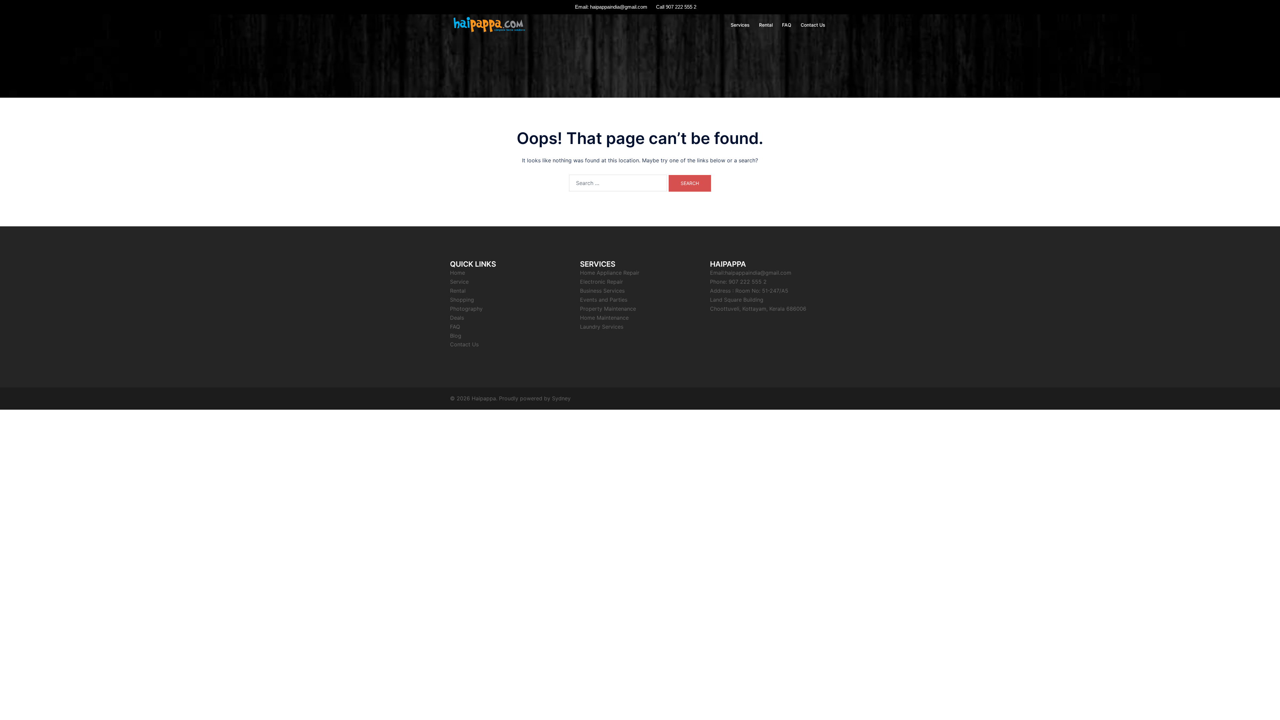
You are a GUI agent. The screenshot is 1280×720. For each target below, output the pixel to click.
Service (459, 281)
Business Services (602, 290)
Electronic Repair (601, 281)
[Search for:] (618, 183)
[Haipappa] (488, 24)
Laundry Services (601, 326)
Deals (457, 317)
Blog (455, 335)
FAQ (786, 25)
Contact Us (813, 25)
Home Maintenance (604, 317)
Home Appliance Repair (609, 272)
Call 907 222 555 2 (676, 7)
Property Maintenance (608, 308)
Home (457, 272)
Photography (466, 308)
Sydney (561, 398)
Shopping (462, 299)
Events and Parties (603, 299)
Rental (766, 25)
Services (740, 25)
